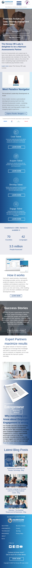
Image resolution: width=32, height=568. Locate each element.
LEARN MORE (16, 296)
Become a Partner (19, 7)
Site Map (18, 531)
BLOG (3, 538)
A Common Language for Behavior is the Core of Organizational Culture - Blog (16, 491)
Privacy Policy (19, 533)
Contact (25, 7)
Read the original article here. (12, 443)
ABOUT (4, 536)
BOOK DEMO (16, 558)
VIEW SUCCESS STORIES (16, 331)
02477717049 (21, 517)
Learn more (5, 66)
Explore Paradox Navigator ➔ (16, 113)
